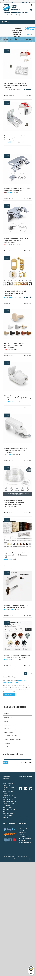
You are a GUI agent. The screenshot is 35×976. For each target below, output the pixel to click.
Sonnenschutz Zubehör (13, 739)
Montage (7, 743)
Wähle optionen (9, 303)
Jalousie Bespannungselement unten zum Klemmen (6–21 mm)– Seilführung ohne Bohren (17, 398)
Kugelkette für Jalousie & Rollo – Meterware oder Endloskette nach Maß (16, 555)
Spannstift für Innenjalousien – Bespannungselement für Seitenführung (14, 345)
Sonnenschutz (9, 732)
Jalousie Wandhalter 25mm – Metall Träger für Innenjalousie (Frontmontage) (16, 241)
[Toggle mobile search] (31, 5)
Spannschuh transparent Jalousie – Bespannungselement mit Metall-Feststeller (16, 85)
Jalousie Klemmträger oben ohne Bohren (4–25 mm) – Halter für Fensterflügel (15, 450)
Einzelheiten (28, 95)
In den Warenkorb (9, 95)
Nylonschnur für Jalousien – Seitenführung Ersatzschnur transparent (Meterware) (14, 502)
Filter (5, 762)
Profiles (6, 713)
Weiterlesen (8, 694)
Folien (6, 721)
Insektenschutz (9, 747)
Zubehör (6, 729)
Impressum (14, 856)
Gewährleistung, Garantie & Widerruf (16, 858)
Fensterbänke (8, 725)
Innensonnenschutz (11, 735)
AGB (19, 856)
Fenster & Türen (9, 717)
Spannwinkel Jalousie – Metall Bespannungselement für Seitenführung (14, 138)
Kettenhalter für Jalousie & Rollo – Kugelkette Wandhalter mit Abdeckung (16, 293)
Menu (6, 22)
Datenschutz (24, 856)
